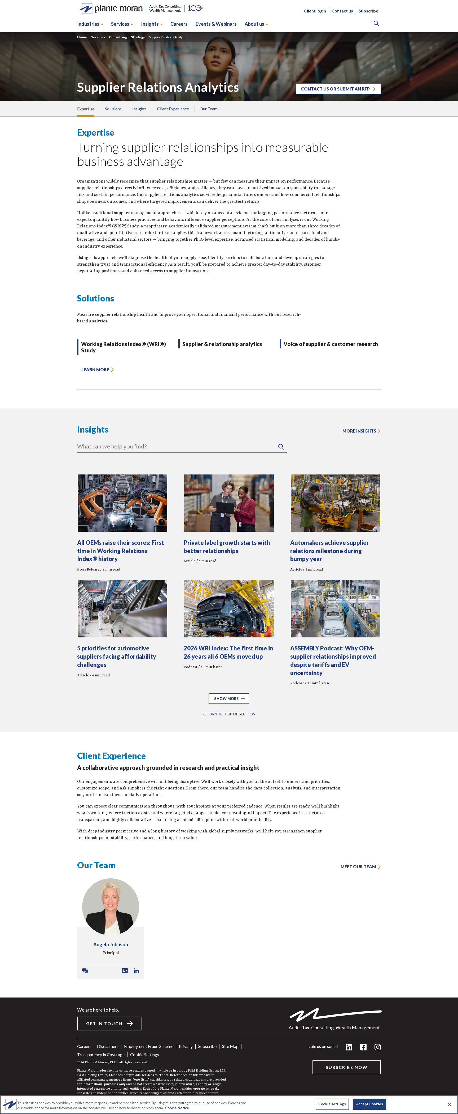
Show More (226, 698)
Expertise (85, 108)
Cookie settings (144, 1054)
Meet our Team (358, 866)
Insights (150, 24)
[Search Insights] (281, 447)
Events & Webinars (216, 24)
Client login (315, 10)
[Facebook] (363, 1047)
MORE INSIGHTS (359, 430)
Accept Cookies (369, 1104)
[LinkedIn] (349, 1047)
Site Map (230, 1046)
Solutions (113, 108)
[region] (229, 1104)
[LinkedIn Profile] (136, 971)
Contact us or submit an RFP (335, 88)
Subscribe (368, 10)
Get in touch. (105, 1023)
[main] (229, 557)
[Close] (449, 1104)
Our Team (209, 108)
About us (254, 24)
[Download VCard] (125, 971)
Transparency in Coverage (101, 1054)
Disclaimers (107, 1046)
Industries (88, 24)
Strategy (138, 37)
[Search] (376, 24)
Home (82, 37)
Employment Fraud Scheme (148, 1046)
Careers (179, 24)
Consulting (118, 37)
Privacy (186, 1046)
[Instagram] (378, 1047)
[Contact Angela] (85, 971)
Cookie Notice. (177, 1108)
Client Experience (173, 108)
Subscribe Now (347, 1067)
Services (120, 24)
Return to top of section (229, 714)
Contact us (342, 10)
